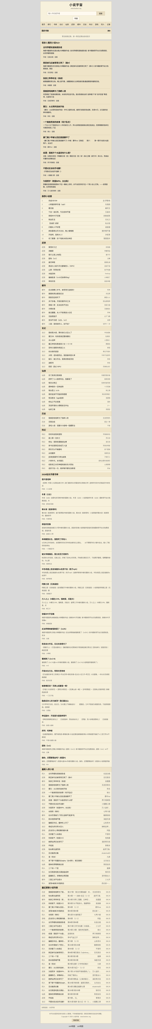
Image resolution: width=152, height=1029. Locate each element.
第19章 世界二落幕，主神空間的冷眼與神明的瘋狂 (86, 900)
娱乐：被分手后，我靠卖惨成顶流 (61, 359)
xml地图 (72, 1026)
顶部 (77, 1020)
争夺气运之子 (73, 937)
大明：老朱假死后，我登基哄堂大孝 (62, 355)
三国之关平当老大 (55, 879)
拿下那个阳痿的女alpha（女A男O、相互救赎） (66, 861)
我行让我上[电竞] (55, 255)
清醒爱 (51, 251)
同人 (102, 24)
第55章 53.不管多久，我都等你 (79, 903)
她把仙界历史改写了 (56, 842)
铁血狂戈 (52, 219)
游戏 (96, 24)
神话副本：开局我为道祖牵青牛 (54, 716)
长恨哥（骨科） (54, 811)
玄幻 (61, 24)
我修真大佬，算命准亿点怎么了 (60, 333)
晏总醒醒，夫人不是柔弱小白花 (60, 312)
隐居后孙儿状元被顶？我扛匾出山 (55, 701)
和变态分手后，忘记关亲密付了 (54, 644)
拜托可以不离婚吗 (55, 449)
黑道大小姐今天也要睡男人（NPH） (62, 266)
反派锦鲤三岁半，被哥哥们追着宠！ (62, 290)
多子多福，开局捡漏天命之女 (59, 301)
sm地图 (80, 1026)
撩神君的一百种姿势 (56, 387)
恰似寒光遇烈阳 (54, 849)
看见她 (51, 208)
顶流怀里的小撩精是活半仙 (59, 405)
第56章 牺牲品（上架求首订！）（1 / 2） (82, 979)
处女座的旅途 (54, 351)
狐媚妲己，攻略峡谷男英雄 (59, 876)
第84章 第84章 (73, 911)
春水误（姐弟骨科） (50, 509)
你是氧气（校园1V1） (57, 838)
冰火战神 (52, 340)
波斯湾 (51, 363)
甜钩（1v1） (53, 258)
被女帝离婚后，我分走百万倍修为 (55, 554)
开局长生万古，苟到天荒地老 (53, 671)
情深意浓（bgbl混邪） (57, 398)
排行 (49, 24)
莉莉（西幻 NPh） (55, 367)
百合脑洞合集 (54, 853)
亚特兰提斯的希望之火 (57, 348)
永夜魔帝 (52, 453)
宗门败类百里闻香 (55, 375)
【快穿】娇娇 (54, 223)
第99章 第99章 (73, 994)
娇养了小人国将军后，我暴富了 (60, 379)
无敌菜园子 (53, 316)
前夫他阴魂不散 (54, 819)
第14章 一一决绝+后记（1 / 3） (79, 896)
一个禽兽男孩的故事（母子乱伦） (57, 122)
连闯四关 (71, 934)
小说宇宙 (52, 1007)
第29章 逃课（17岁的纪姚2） (78, 964)
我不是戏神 (46, 479)
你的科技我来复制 (55, 434)
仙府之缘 (52, 409)
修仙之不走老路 (54, 402)
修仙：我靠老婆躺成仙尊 (58, 442)
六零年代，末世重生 (56, 461)
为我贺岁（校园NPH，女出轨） (56, 181)
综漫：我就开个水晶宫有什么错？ (57, 153)
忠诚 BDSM (53, 201)
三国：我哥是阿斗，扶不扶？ (59, 324)
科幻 (90, 24)
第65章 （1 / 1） (74, 918)
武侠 (73, 24)
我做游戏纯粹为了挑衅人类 (54, 91)
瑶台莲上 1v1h (54, 390)
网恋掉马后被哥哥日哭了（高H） (57, 63)
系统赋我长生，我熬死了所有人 (54, 539)
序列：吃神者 (47, 731)
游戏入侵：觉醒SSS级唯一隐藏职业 (62, 426)
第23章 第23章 (73, 956)
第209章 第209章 (74, 990)
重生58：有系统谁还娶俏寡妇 (59, 336)
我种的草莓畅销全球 (56, 864)
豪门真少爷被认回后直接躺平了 (56, 137)
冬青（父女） (47, 494)
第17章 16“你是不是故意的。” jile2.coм (81, 971)
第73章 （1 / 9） (74, 941)
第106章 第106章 (74, 945)
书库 (55, 24)
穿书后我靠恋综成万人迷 (58, 446)
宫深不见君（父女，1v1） (58, 320)
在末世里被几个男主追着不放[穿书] (61, 815)
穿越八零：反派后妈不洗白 (59, 305)
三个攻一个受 (54, 868)
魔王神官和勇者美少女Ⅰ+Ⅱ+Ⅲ (60, 344)
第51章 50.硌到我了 (75, 915)
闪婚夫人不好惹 (54, 227)
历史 (85, 24)
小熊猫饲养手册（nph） (57, 204)
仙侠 (67, 24)
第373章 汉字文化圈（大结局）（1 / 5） (82, 926)
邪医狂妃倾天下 (54, 297)
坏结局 (51, 845)
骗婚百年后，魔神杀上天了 (59, 823)
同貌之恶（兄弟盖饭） (51, 584)
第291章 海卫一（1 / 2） (77, 968)
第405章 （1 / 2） (74, 949)
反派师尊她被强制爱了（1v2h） (54, 629)
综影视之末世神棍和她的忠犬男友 (61, 464)
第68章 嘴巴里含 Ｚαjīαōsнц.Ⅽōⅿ (80, 952)
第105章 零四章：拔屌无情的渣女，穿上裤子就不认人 (87, 983)
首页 (43, 24)
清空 (108, 31)
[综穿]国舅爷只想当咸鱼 (57, 457)
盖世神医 (52, 262)
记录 (108, 24)
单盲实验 (52, 281)
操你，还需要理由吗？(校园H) (54, 758)
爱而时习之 (53, 247)
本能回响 (52, 274)
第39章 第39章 (73, 960)
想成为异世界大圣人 (56, 827)
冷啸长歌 (52, 309)
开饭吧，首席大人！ (56, 235)
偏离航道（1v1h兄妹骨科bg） (60, 277)
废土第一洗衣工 (54, 438)
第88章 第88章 (73, 922)
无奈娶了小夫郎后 (55, 834)
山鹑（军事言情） (55, 270)
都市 (79, 24)
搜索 (100, 13)
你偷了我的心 (73, 975)
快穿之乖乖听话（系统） (53, 78)
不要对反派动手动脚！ (52, 168)
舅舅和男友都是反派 (56, 294)
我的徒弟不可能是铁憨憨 (58, 394)
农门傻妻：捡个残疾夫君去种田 (60, 238)
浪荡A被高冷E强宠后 (56, 883)
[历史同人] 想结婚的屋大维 (58, 830)
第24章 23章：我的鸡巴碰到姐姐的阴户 (82, 930)
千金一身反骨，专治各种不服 (59, 212)
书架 (76, 18)
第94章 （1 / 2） (74, 907)
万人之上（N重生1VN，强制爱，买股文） (58, 599)
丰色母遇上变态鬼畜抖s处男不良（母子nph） (60, 569)
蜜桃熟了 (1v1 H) (48, 659)
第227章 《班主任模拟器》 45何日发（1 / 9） (84, 892)
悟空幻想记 (53, 383)
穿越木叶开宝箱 (54, 216)
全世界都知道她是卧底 (52, 47)
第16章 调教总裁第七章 (76, 987)
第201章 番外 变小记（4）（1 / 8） (80, 1002)
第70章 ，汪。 (73, 998)
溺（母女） (53, 857)
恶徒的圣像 (46, 524)
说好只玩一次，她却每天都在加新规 (62, 468)
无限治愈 (52, 422)
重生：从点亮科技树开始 (53, 107)
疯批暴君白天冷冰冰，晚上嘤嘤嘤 (61, 231)
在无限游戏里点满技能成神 (59, 872)
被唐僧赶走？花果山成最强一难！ (55, 686)
